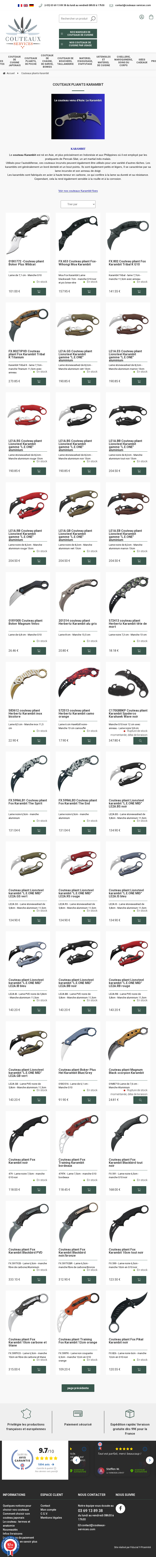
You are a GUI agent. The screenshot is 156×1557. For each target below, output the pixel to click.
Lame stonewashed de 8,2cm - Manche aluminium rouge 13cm (26, 457)
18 (114, 650)
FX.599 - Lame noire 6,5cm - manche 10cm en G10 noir (124, 1265)
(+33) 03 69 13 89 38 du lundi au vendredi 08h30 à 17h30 (74, 5)
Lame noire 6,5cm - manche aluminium (24, 816)
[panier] (151, 17)
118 (14, 1189)
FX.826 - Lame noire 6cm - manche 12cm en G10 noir (127, 1355)
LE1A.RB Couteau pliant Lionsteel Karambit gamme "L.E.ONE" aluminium (25, 535)
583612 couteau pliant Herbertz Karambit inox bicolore (25, 713)
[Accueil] (22, 32)
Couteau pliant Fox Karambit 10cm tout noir (126, 1251)
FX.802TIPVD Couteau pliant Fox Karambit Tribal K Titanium (27, 354)
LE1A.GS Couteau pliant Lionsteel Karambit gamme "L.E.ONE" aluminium (75, 356)
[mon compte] (141, 17)
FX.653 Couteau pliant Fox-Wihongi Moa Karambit (78, 263)
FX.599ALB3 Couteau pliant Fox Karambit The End (78, 802)
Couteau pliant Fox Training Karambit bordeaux (72, 1163)
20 (63, 650)
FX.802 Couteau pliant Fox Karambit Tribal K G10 (127, 263)
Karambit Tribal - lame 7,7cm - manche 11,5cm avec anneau (125, 277)
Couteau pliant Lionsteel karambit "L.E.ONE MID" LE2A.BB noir (76, 983)
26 (13, 650)
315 (14, 1369)
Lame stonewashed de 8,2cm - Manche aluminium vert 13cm (75, 367)
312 (64, 1279)
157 (64, 291)
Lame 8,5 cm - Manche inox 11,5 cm (26, 726)
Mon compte (48, 1509)
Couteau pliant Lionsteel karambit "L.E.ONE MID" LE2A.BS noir (126, 803)
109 (64, 1369)
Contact (45, 1505)
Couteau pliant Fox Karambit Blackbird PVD (25, 1251)
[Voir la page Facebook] (120, 1508)
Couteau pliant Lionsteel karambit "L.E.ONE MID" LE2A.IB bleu (26, 983)
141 (114, 291)
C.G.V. (44, 1513)
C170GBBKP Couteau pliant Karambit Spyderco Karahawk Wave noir (128, 713)
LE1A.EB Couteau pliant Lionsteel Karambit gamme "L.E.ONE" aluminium (125, 535)
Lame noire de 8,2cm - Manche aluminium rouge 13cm (25, 546)
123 (114, 1279)
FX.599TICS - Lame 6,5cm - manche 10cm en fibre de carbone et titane (28, 1355)
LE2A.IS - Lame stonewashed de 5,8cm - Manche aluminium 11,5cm (127, 906)
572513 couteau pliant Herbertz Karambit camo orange (76, 713)
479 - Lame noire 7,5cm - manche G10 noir (27, 1175)
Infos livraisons (12, 1533)
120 (114, 1369)
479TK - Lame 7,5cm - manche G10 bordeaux (77, 1175)
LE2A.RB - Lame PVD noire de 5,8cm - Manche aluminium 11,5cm (127, 996)
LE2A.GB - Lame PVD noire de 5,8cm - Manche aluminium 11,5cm (27, 1085)
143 (14, 1010)
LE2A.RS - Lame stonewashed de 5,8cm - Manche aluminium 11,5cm (77, 906)
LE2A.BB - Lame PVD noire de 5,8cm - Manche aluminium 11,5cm (77, 996)
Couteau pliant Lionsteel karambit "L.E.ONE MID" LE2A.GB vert (26, 1073)
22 (13, 740)
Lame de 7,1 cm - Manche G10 (25, 275)
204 (114, 471)
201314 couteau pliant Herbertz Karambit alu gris (78, 622)
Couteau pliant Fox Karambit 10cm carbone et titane (28, 1342)
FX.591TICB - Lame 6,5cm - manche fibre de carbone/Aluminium (28, 1265)
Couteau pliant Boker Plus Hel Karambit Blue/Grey (77, 1071)
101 (14, 291)
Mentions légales (51, 1517)
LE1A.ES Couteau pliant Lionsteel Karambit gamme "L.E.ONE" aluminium (125, 356)
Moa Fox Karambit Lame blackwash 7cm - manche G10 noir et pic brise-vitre (77, 279)
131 (14, 830)
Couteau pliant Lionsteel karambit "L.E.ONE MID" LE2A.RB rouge (126, 983)
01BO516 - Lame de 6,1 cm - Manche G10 (74, 1085)
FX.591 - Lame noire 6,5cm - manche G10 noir (124, 1175)
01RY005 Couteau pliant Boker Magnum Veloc (25, 622)
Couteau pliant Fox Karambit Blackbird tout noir (125, 1163)
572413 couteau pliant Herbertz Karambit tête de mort (128, 623)
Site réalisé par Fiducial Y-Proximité (132, 1547)
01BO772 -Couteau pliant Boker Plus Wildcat (26, 263)
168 (114, 1189)
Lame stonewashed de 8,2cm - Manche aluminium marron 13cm (126, 367)
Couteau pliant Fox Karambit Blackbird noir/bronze (72, 1252)
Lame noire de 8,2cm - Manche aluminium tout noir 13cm (125, 457)
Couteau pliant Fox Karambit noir (22, 1161)
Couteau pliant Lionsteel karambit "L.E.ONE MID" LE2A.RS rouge (76, 893)
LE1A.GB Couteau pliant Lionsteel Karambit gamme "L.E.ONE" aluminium (75, 535)
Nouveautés (10, 1529)
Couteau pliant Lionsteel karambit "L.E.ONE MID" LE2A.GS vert (26, 893)
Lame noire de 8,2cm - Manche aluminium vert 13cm (75, 546)
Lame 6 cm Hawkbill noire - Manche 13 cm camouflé (73, 726)
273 (14, 381)
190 (64, 381)
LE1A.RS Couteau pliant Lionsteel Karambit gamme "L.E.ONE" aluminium (25, 445)
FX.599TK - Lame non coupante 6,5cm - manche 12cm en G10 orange (76, 1357)
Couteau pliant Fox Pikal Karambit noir (126, 1341)
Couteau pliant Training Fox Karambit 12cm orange (78, 1341)
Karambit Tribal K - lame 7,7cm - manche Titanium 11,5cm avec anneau (26, 369)
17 (63, 740)
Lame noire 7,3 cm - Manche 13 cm (128, 634)
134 (114, 830)
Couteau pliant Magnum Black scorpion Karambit (126, 1071)
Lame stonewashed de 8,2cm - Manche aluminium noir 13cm (75, 457)
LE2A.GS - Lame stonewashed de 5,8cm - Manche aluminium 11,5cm (27, 906)
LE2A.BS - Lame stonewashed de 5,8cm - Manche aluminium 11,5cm (127, 816)
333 (14, 1279)
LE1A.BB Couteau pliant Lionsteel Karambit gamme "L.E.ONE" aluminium (125, 445)
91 (63, 1100)
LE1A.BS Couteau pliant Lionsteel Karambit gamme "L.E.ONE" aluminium (75, 445)
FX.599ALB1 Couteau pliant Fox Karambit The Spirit (28, 802)
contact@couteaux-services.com (133, 5)
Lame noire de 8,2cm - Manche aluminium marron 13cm (125, 546)
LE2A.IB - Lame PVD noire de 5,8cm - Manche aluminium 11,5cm (28, 996)
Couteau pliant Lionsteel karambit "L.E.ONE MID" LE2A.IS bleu (126, 893)
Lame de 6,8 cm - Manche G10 (25, 634)
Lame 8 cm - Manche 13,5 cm (74, 634)
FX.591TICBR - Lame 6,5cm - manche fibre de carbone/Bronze (77, 1265)
